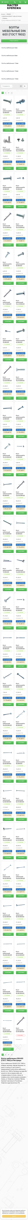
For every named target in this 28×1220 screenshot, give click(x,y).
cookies (11, 1210)
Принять (14, 1216)
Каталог (3, 14)
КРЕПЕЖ (9, 14)
